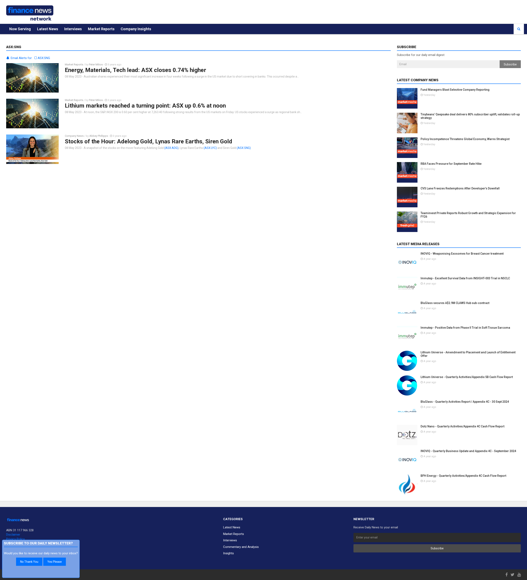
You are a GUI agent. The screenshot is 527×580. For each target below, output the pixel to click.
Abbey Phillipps (98, 135)
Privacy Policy (15, 539)
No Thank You (29, 561)
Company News (74, 135)
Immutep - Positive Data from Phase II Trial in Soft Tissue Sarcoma (465, 327)
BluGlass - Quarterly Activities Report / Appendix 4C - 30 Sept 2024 (465, 401)
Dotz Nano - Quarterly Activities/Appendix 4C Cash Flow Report (462, 426)
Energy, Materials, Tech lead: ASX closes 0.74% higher (135, 70)
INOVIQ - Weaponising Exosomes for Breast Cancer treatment (462, 253)
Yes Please (54, 561)
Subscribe (510, 64)
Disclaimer (13, 534)
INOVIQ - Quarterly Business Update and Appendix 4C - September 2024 (468, 451)
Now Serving (20, 29)
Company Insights (136, 29)
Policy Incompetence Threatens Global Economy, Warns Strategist (465, 139)
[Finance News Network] (29, 13)
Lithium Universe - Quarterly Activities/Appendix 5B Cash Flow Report (467, 377)
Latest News (47, 29)
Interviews (73, 29)
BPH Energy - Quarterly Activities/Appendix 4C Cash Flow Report (463, 475)
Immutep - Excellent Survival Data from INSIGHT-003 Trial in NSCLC (465, 278)
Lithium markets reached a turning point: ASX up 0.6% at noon (145, 105)
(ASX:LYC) (210, 148)
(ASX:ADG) (171, 148)
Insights (228, 553)
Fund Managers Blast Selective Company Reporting (455, 89)
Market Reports (101, 29)
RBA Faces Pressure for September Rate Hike (451, 163)
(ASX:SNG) (244, 148)
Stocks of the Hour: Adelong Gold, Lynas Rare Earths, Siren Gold (148, 141)
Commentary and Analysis (241, 547)
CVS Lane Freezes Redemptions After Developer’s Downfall (460, 188)
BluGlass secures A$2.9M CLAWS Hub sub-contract (455, 303)
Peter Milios (96, 64)
